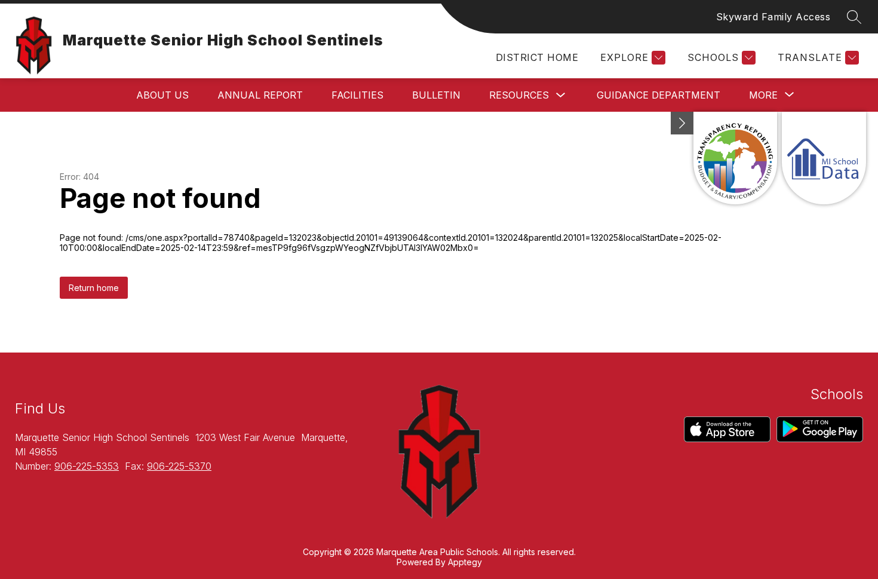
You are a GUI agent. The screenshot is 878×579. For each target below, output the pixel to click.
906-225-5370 (179, 466)
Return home (94, 288)
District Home (537, 57)
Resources (519, 95)
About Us (162, 95)
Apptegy (465, 562)
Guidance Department (658, 95)
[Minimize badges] (682, 123)
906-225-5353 (86, 466)
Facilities (357, 95)
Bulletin (436, 95)
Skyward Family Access (773, 17)
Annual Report (260, 95)
